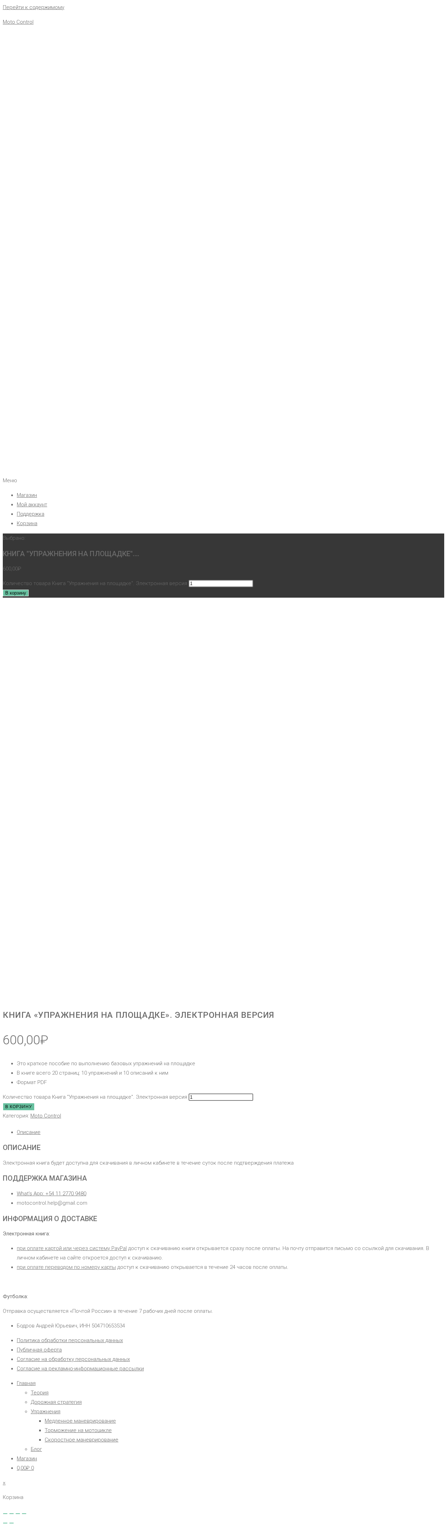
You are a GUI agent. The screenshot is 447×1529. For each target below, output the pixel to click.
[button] (223, 480)
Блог (36, 1449)
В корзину (15, 593)
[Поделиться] (17, 1513)
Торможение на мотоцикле (78, 1430)
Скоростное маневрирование (81, 1440)
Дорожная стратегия (56, 1402)
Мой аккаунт (32, 504)
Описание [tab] (29, 1132)
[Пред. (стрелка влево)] (5, 1523)
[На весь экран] (11, 1513)
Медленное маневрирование (80, 1421)
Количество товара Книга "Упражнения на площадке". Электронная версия (95, 583)
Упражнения (45, 1411)
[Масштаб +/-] (5, 1513)
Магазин (27, 495)
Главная (26, 1383)
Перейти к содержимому (33, 7)
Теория (40, 1393)
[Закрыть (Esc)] (24, 1513)
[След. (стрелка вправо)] (11, 1523)
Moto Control (18, 22)
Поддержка (30, 514)
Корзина (27, 523)
